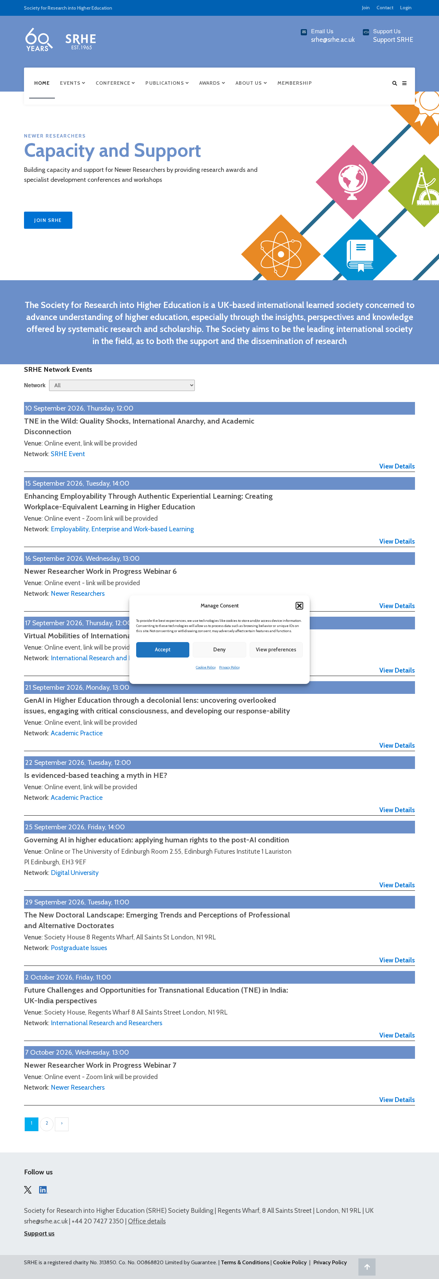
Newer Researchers (78, 593)
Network (35, 385)
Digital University (75, 873)
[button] (299, 605)
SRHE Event (68, 454)
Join (366, 7)
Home (42, 83)
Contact (385, 7)
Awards (210, 83)
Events (71, 83)
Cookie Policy (206, 667)
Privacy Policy (229, 667)
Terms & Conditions (245, 1262)
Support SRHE (393, 40)
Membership (294, 83)
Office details (147, 1221)
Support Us (387, 31)
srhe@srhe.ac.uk (46, 1221)
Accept (162, 650)
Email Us (322, 31)
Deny (219, 650)
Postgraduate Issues (79, 948)
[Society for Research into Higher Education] (60, 38)
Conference (114, 83)
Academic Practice (77, 733)
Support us (39, 1233)
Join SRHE (48, 220)
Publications (165, 83)
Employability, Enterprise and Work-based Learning (122, 529)
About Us (250, 83)
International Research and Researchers (106, 658)
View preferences (276, 650)
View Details (397, 466)
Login (406, 7)
